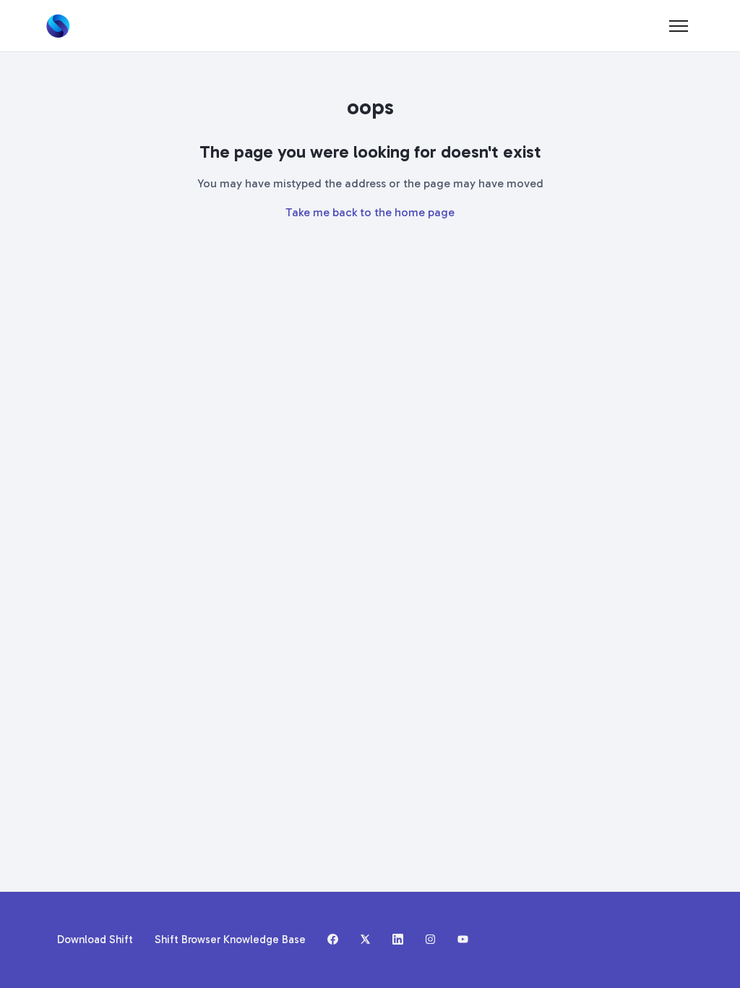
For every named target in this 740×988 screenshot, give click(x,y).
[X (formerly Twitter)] (365, 940)
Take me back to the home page (370, 212)
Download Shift (95, 939)
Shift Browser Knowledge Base (230, 939)
